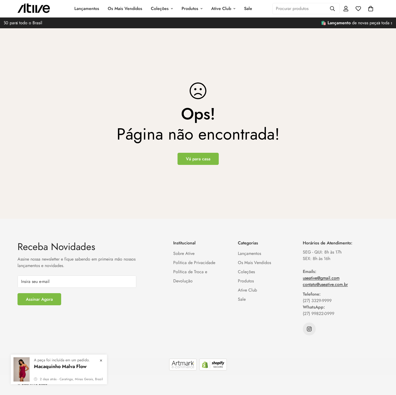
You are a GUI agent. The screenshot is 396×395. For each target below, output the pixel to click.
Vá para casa (198, 159)
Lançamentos (86, 8)
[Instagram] (309, 329)
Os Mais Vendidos (125, 8)
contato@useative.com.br (325, 284)
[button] (370, 8)
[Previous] (17, 23)
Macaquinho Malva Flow (60, 366)
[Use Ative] (34, 8)
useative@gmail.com (321, 278)
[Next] (379, 23)
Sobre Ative (183, 253)
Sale (248, 8)
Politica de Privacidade (194, 262)
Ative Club (221, 8)
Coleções (160, 8)
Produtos (190, 8)
